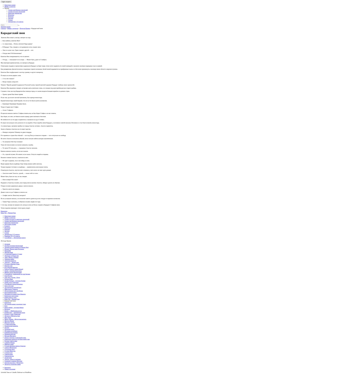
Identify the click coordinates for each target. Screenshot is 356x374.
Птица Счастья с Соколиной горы (15, 337)
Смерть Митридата (10, 347)
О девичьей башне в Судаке (13, 254)
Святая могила (9, 356)
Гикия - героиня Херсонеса (13, 271)
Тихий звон (8, 357)
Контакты (7, 367)
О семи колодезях (10, 324)
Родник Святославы (10, 341)
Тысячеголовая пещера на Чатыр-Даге (16, 247)
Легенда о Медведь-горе (12, 316)
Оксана (6, 327)
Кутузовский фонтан (11, 267)
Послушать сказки (10, 224)
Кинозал (11, 16)
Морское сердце (9, 322)
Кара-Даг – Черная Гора (8, 213)
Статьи (10, 20)
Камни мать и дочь (10, 297)
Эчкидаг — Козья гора (11, 262)
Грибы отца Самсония (11, 282)
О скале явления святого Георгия (14, 346)
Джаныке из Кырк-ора (11, 256)
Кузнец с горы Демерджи (12, 314)
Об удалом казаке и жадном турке (15, 304)
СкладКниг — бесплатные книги (15, 238)
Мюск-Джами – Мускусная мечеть (15, 319)
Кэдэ (5, 306)
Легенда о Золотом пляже (12, 364)
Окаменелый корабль (11, 326)
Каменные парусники (11, 296)
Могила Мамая (9, 321)
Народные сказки (9, 5)
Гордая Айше (8, 279)
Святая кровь (8, 354)
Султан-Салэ (8, 352)
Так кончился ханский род (12, 287)
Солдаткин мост (9, 349)
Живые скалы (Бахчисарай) (13, 272)
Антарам (7, 244)
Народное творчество (15, 13)
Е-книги (7, 226)
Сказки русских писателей (16, 11)
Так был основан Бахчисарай (13, 246)
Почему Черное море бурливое (14, 249)
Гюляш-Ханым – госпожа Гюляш (14, 281)
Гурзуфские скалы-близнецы (13, 284)
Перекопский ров (9, 334)
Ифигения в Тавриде (11, 289)
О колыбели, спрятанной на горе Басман (17, 274)
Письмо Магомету (10, 336)
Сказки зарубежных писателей (18, 10)
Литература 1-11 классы (15, 21)
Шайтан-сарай (9, 344)
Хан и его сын (9, 286)
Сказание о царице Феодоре (13, 361)
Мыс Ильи (7, 317)
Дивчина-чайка (9, 259)
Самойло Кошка (9, 342)
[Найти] (18, 25)
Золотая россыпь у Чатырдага (13, 363)
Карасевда (4, 211)
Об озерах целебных (10, 331)
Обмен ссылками (9, 369)
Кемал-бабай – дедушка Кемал (14, 307)
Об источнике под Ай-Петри (13, 291)
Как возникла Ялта (10, 292)
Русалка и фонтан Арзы (11, 264)
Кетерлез (7, 309)
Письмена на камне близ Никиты (15, 294)
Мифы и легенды (9, 6)
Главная (3, 28)
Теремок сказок (5, 27)
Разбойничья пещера (11, 332)
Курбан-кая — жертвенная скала (14, 312)
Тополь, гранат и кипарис (12, 359)
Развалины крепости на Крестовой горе (17, 339)
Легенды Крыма (25, 28)
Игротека (11, 15)
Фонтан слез (8, 266)
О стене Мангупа (9, 351)
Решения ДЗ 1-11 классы (12, 236)
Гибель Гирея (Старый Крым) (13, 269)
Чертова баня (8, 252)
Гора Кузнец (8, 276)
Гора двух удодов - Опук (12, 277)
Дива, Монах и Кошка (11, 257)
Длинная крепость (10, 261)
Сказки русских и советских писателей (16, 219)
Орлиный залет (9, 329)
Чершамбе (7, 251)
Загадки (10, 18)
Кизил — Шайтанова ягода (13, 311)
